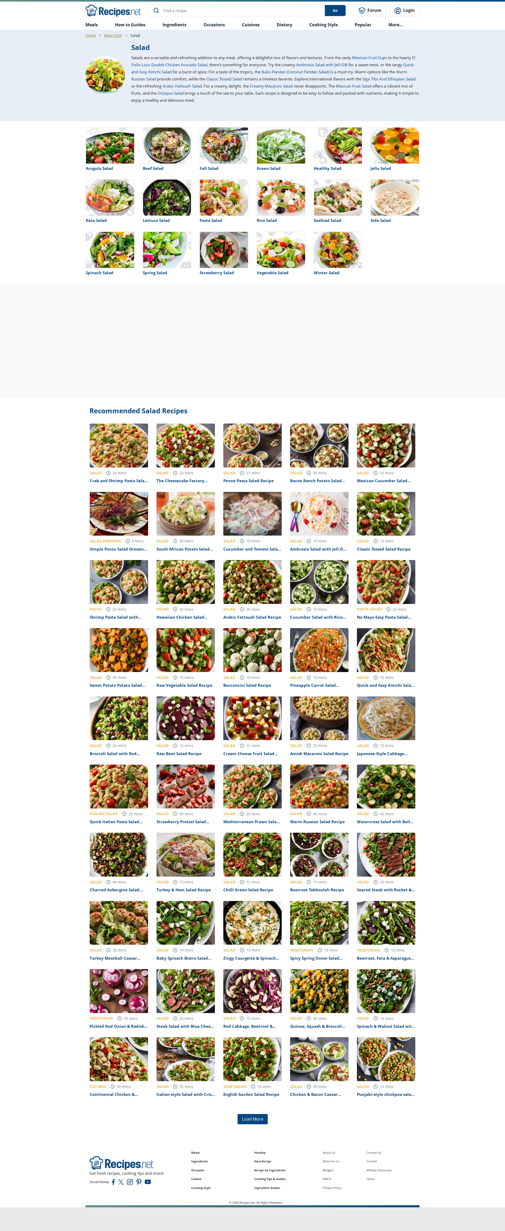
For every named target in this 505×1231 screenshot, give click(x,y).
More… (395, 25)
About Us (329, 1152)
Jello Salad (381, 168)
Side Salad (381, 220)
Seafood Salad (327, 220)
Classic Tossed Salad (224, 79)
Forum (373, 10)
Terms (370, 1179)
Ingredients (174, 25)
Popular (363, 25)
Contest (371, 1161)
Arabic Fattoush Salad (182, 86)
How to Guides (130, 25)
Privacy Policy (332, 1188)
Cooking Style (201, 1188)
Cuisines (251, 25)
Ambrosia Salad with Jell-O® (321, 64)
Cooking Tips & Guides (270, 1179)
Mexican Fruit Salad (353, 86)
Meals (195, 1152)
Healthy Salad (327, 168)
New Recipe (262, 1161)
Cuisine (196, 1179)
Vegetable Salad (273, 272)
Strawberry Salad (217, 272)
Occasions (214, 25)
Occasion (197, 1170)
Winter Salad (327, 272)
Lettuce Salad (156, 220)
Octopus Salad (171, 93)
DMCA (327, 1179)
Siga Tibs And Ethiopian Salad (389, 79)
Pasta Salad (211, 220)
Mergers (328, 1170)
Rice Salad (267, 220)
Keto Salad (96, 220)
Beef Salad (153, 168)
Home (90, 35)
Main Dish (113, 35)
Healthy (260, 1152)
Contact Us (373, 1152)
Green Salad (269, 168)
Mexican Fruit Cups (369, 57)
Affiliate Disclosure (378, 1170)
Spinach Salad (99, 272)
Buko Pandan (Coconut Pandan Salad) (295, 71)
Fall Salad (209, 168)
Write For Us (331, 1161)
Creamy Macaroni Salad (271, 86)
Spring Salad (155, 272)
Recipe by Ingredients (270, 1170)
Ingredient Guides (267, 1188)
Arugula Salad (99, 168)
